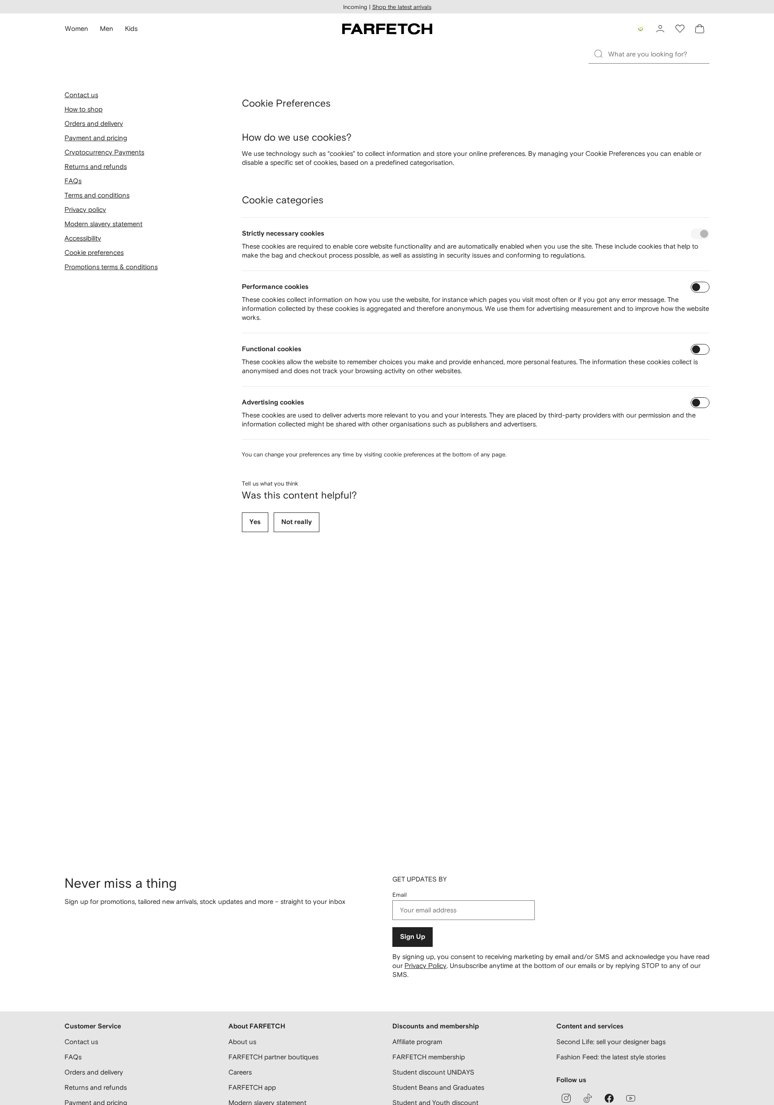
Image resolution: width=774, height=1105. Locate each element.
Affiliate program (417, 1041)
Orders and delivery (93, 123)
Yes (255, 522)
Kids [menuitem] (131, 28)
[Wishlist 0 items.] (680, 29)
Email (399, 895)
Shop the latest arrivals (401, 7)
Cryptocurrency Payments (104, 152)
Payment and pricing (95, 137)
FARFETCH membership (428, 1056)
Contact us (81, 94)
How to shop (83, 109)
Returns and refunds (95, 166)
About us (242, 1041)
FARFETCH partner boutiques (273, 1056)
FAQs (73, 180)
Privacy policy (85, 209)
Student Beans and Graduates (438, 1087)
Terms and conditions (96, 195)
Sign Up (412, 936)
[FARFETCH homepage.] (387, 28)
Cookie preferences (94, 252)
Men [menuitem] (106, 28)
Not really (296, 522)
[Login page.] (660, 29)
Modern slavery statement (103, 223)
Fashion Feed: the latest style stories (611, 1056)
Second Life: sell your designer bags (611, 1041)
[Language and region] (640, 29)
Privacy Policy (425, 965)
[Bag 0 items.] (700, 29)
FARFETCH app (252, 1087)
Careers (240, 1072)
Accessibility (82, 238)
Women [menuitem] (76, 28)
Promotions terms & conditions (111, 266)
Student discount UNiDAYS (433, 1072)
